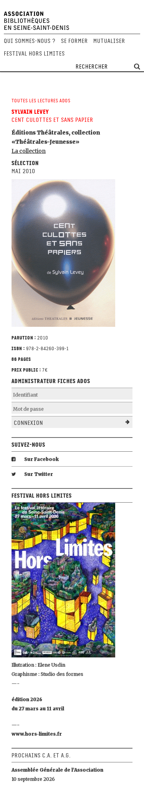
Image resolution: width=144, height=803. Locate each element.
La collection (29, 150)
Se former (74, 41)
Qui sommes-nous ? (30, 41)
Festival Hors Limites (34, 53)
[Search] (137, 67)
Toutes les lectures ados (41, 100)
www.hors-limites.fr (37, 734)
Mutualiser (109, 41)
